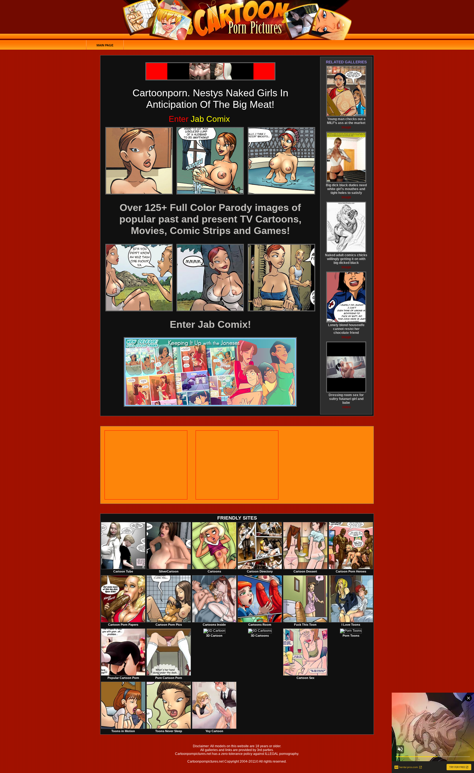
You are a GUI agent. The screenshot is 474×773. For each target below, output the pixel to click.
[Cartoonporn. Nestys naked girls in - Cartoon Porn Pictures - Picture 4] (139, 277)
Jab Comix (199, 118)
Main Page (105, 45)
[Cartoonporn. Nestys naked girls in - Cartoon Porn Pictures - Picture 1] (139, 160)
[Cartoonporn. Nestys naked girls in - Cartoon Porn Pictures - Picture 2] (210, 160)
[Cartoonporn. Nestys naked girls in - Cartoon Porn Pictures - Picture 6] (281, 277)
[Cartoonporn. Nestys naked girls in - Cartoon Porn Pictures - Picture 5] (210, 277)
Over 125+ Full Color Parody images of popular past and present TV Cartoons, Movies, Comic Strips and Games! (210, 219)
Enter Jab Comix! (210, 324)
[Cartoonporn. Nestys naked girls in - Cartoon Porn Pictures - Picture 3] (281, 160)
